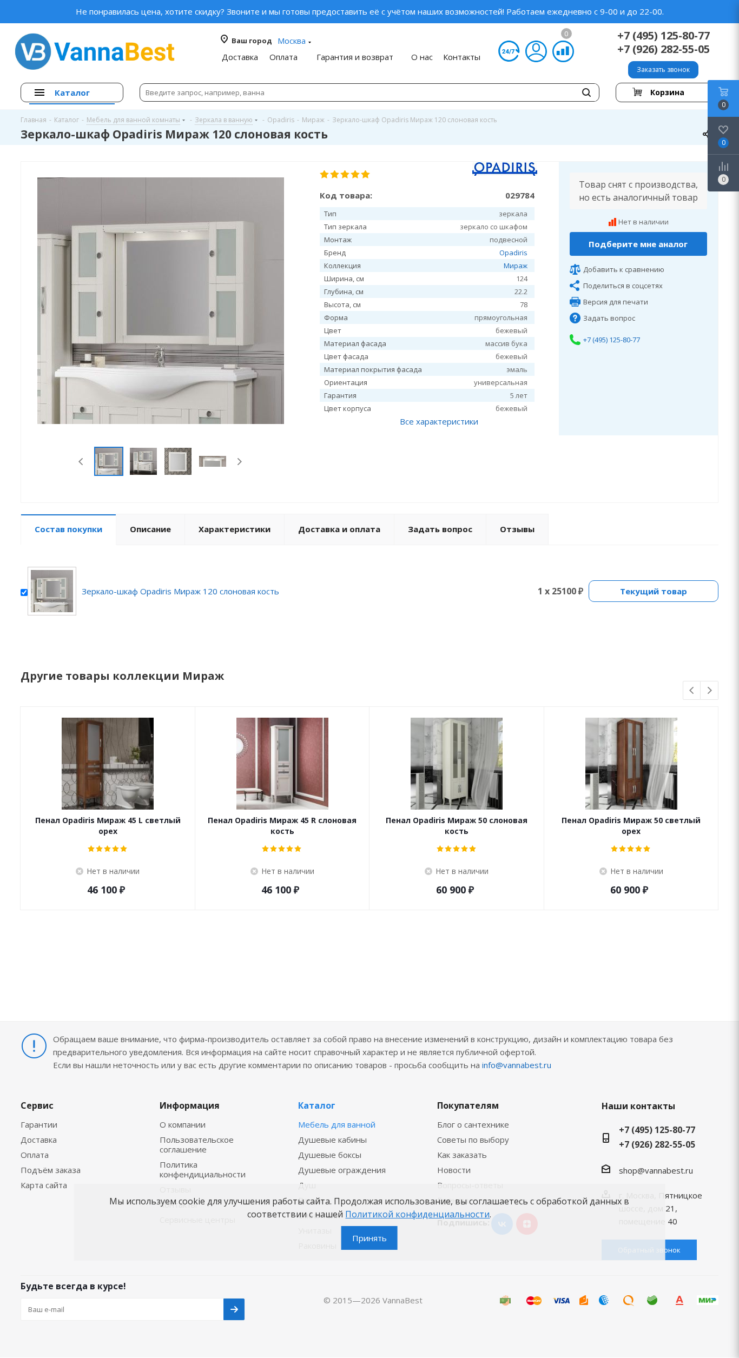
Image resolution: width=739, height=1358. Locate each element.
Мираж (515, 265)
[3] (345, 174)
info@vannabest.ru (516, 1064)
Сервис (37, 1105)
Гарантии (39, 1124)
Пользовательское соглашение (197, 1144)
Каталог (316, 1105)
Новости (454, 1169)
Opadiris (513, 252)
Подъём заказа (51, 1169)
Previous (81, 461)
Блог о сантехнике (473, 1124)
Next (239, 461)
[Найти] (586, 92)
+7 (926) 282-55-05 (663, 49)
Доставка (39, 1139)
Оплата (35, 1154)
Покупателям (468, 1105)
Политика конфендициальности (203, 1169)
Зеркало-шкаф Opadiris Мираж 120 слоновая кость (180, 591)
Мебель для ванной (336, 1124)
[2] (335, 174)
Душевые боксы (329, 1154)
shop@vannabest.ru (656, 1170)
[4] (356, 174)
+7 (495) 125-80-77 (663, 35)
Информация (190, 1105)
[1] (325, 174)
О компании (183, 1124)
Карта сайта (44, 1185)
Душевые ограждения (342, 1169)
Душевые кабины (332, 1139)
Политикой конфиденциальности (417, 1214)
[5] (366, 174)
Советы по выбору (473, 1139)
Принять (369, 1238)
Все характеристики (439, 421)
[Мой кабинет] (536, 51)
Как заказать (462, 1154)
